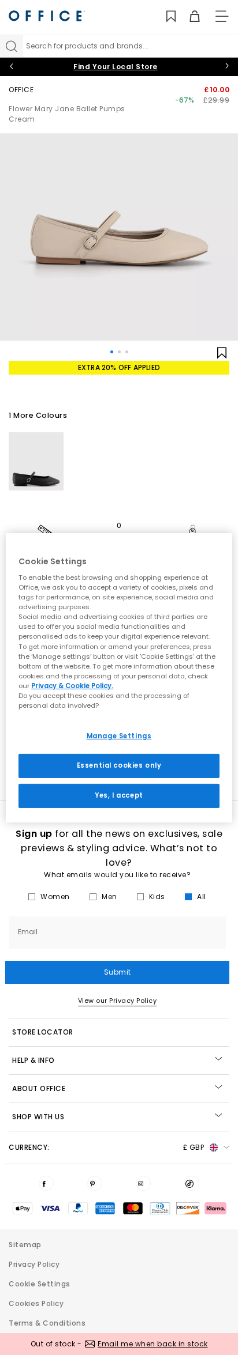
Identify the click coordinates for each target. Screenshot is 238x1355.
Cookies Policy (36, 1303)
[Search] (11, 46)
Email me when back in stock (153, 1344)
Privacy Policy (34, 1264)
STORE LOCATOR (42, 1032)
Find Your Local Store (115, 66)
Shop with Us (38, 1117)
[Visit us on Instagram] (143, 1183)
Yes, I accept (119, 795)
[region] (119, 677)
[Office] (47, 16)
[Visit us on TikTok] (191, 1183)
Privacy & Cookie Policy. (72, 685)
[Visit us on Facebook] (46, 1183)
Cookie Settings (39, 1284)
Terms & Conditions (47, 1323)
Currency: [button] (106, 1147)
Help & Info (33, 1060)
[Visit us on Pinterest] (94, 1183)
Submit (117, 972)
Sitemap (25, 1245)
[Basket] (188, 16)
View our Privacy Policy (117, 1000)
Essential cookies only (119, 765)
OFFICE (21, 90)
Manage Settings (119, 736)
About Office (38, 1088)
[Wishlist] (164, 16)
